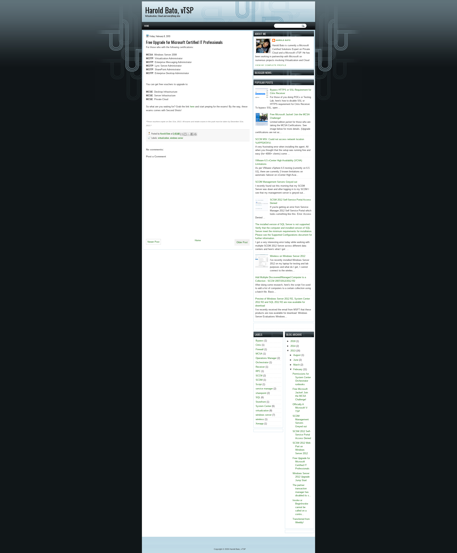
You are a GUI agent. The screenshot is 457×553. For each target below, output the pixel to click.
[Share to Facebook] (192, 134)
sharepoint (261, 393)
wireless (260, 419)
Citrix (258, 345)
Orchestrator (262, 362)
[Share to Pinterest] (195, 134)
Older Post (242, 242)
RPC (258, 371)
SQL (258, 397)
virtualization (163, 137)
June (296, 360)
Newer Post (153, 241)
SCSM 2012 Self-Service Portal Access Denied (302, 435)
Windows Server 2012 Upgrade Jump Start (301, 477)
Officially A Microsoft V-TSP (300, 408)
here (192, 106)
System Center (263, 406)
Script (259, 384)
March (296, 364)
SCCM (259, 375)
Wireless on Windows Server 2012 (287, 256)
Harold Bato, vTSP (169, 10)
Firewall (259, 349)
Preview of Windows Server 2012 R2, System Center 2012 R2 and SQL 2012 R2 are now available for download (282, 302)
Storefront (261, 401)
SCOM (259, 380)
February (298, 369)
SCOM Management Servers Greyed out (276, 182)
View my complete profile (270, 65)
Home (146, 25)
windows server (176, 137)
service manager (264, 388)
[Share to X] (188, 134)
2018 (293, 341)
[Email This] (182, 134)
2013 (293, 350)
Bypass (259, 340)
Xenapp (259, 423)
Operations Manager (266, 358)
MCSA (259, 353)
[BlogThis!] (185, 134)
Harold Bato (165, 133)
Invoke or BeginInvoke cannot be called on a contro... (300, 507)
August (297, 355)
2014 (293, 346)
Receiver (260, 367)
